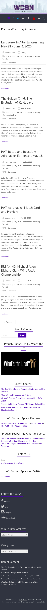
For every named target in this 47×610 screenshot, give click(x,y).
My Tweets (5, 476)
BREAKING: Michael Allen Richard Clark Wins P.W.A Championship (18, 270)
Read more (5, 88)
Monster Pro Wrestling (27, 441)
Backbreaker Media (8, 423)
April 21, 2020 (26, 281)
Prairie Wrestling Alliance (29, 438)
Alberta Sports (11, 56)
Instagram (8, 512)
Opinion (5, 115)
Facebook (6, 502)
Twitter (7, 507)
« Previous (8, 322)
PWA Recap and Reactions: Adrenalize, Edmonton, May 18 (22, 154)
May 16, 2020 (26, 218)
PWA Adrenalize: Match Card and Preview (20, 210)
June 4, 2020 (25, 52)
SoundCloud (10, 518)
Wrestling (6, 59)
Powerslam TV (24, 423)
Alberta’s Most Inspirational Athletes (16, 395)
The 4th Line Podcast (19, 426)
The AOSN (5, 426)
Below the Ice (37, 423)
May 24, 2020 (26, 109)
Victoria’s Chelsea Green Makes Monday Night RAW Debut (22, 576)
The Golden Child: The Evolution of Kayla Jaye (17, 100)
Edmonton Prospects (9, 438)
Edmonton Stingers (8, 443)
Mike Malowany (11, 162)
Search (22, 335)
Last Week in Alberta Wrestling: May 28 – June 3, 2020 (22, 44)
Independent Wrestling (31, 56)
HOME (19, 56)
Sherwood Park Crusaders (28, 443)
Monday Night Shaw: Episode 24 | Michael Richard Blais (23, 404)
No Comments (10, 62)
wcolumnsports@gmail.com (12, 463)
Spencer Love (10, 52)
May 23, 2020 (27, 162)
